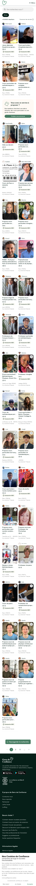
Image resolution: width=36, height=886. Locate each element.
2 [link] (15, 749)
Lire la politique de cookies (9, 878)
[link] (29, 749)
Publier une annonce (18, 116)
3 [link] (19, 749)
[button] (33, 19)
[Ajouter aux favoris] (15, 27)
